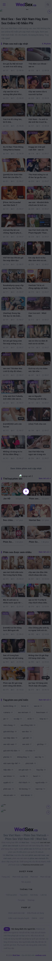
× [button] (26, 491)
